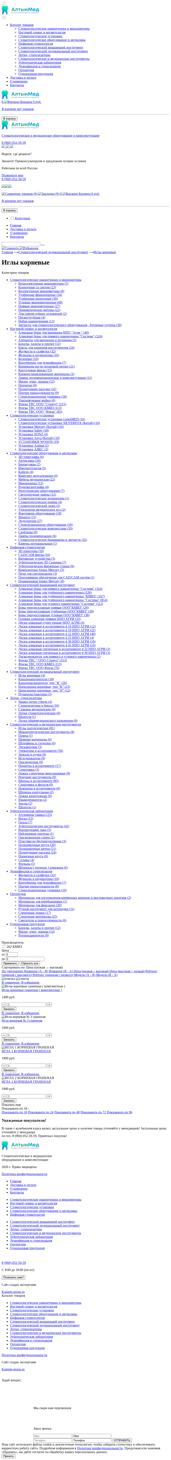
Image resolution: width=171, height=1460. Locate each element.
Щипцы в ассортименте (38, 781)
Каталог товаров (22, 25)
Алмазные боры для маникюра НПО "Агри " (53, 332)
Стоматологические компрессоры (45, 528)
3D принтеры (31, 551)
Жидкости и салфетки (37, 351)
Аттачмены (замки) (35, 815)
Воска (25, 818)
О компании (19, 81)
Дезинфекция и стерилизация (39, 66)
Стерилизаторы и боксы (38, 705)
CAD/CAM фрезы (34, 555)
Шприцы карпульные (36, 792)
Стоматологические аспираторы (43, 498)
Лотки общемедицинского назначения (47, 720)
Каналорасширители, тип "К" (42, 683)
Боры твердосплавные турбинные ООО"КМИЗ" (56, 611)
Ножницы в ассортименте (39, 788)
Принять (8, 1456)
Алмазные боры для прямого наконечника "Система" (60, 336)
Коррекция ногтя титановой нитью (46, 366)
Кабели (25, 472)
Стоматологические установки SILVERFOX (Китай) (59, 423)
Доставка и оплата (23, 77)
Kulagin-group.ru (13, 1292)
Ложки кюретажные (35, 796)
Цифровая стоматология (35, 43)
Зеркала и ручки (32, 754)
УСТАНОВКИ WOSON (38, 442)
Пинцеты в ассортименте (39, 766)
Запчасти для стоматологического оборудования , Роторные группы (70, 325)
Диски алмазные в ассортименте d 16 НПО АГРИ (57, 626)
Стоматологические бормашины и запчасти (52, 540)
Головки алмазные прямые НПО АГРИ (49, 619)
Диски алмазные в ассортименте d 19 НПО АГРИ (57, 630)
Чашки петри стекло (35, 702)
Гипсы (25, 822)
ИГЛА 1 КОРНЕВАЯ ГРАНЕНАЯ (26, 1051)
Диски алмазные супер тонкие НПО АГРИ (51, 622)
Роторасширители (33, 935)
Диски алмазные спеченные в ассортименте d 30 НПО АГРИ (64, 653)
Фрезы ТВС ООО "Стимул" (42, 404)
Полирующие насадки (37, 389)
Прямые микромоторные (39, 306)
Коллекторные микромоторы (41, 291)
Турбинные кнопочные (38, 298)
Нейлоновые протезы (36, 833)
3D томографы (31, 457)
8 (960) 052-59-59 (14, 142)
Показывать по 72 (93, 1112)
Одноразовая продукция (35, 74)
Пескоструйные (31, 317)
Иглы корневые (105, 252)
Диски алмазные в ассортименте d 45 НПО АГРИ (57, 645)
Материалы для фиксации (40, 905)
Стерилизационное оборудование (45, 524)
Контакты (17, 85)
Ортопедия (26, 70)
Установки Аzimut (33, 445)
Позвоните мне (12, 175)
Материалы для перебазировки (42, 901)
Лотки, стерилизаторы (34, 55)
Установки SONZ (33, 434)
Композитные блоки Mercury (41, 570)
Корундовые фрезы (35, 370)
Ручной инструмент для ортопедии (46, 909)
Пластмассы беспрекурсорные (42, 841)
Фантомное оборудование (40, 513)
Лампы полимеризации (37, 536)
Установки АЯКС (33, 449)
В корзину (9, 118)
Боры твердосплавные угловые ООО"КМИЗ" (53, 615)
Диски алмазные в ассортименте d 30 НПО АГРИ (57, 641)
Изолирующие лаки (34, 830)
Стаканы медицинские (36, 709)
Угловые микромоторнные (40, 302)
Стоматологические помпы (40, 502)
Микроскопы (30, 483)
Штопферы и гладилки (36, 743)
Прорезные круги (33, 856)
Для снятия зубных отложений (42, 313)
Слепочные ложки (34, 913)
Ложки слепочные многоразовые (44, 773)
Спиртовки (28, 769)
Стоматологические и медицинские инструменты (53, 58)
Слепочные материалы (37, 916)
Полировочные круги (36, 845)
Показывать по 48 (67, 1112)
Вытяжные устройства (36, 558)
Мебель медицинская (36, 479)
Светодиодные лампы (37, 494)
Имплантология (32, 468)
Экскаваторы (30, 747)
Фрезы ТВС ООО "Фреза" (40, 411)
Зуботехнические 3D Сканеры (42, 562)
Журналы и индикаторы (38, 355)
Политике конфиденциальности (100, 1448)
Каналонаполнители (36, 679)
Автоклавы (29, 460)
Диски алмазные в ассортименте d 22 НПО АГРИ (57, 634)
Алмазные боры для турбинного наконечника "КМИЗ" (61, 596)
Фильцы (26, 864)
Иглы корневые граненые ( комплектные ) (32, 990)
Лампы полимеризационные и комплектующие (55, 377)
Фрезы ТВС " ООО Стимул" (42, 660)
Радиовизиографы (33, 487)
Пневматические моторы (39, 310)
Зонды (25, 803)
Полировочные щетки (37, 848)
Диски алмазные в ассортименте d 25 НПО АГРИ (56, 637)
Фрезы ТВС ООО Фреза (38, 668)
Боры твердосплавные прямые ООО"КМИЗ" (53, 607)
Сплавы (26, 860)
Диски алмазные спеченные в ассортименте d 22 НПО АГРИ (64, 649)
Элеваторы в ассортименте (40, 751)
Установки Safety (33, 430)
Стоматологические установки (40, 36)
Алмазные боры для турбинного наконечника (55, 592)
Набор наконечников (36, 321)
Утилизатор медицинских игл (41, 509)
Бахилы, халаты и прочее (39, 344)
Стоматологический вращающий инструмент (50, 47)
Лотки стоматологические (39, 713)
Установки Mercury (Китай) (41, 426)
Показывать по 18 (14, 1112)
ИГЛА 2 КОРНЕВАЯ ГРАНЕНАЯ (26, 1081)
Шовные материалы (35, 739)
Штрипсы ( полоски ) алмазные (43, 867)
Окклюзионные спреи (36, 837)
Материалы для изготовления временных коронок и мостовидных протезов (74, 897)
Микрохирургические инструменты (46, 732)
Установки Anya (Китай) (39, 438)
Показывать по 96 (119, 1112)
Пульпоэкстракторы (35, 694)
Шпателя (27, 717)
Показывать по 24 (40, 1112)
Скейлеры (27, 532)
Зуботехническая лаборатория (39, 62)
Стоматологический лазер (39, 506)
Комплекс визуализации (38, 475)
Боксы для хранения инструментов (46, 347)
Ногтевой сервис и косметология (41, 32)
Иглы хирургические (36, 728)
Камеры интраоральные (37, 543)
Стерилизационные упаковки (42, 396)
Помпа (25, 735)
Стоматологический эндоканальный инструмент (53, 51)
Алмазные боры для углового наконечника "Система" (60, 604)
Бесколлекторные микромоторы (43, 283)
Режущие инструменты (37, 777)
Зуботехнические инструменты (43, 826)
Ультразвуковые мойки (36, 400)
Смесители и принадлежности (42, 920)
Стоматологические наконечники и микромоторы (54, 28)
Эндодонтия (30, 521)
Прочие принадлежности (38, 393)
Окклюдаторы (30, 762)
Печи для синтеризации (37, 573)
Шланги (27, 517)
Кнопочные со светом (37, 287)
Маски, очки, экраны (36, 381)
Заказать (9, 1009)
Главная (15, 225)
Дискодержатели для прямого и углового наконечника (59, 656)
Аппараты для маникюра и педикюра (47, 340)
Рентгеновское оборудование (41, 491)
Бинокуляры (29, 464)
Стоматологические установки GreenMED (51, 419)
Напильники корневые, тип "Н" (44, 690)
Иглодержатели (31, 758)
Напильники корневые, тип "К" (44, 686)
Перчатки (27, 385)
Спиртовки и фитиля (35, 784)
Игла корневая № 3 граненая (22, 1020)
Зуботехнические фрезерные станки (46, 566)
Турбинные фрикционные (40, 295)
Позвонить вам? (13, 1277)
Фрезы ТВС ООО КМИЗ (40, 408)
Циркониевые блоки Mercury (41, 581)
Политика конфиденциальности (24, 1174)
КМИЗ (17, 946)
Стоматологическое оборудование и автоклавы (52, 40)
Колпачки (28, 359)
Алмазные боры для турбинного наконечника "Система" (62, 600)
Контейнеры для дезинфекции (42, 362)
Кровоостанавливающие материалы (46, 374)
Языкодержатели (32, 799)
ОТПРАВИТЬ (122, 1440)
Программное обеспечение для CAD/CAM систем (56, 577)
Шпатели (27, 807)
